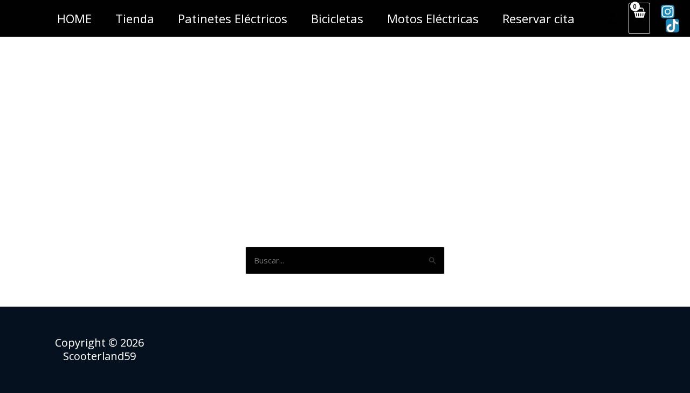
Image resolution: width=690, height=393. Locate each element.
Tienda (134, 18)
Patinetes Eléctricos (232, 18)
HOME (74, 18)
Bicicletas (337, 18)
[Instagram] (667, 11)
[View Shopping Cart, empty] (639, 18)
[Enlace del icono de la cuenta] (613, 18)
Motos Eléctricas (433, 18)
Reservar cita (538, 18)
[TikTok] (672, 25)
